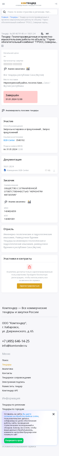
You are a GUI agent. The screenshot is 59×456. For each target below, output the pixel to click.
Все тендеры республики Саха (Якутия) (23, 74)
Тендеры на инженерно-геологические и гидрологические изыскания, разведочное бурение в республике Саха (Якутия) (25, 244)
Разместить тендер (12, 386)
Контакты (7, 373)
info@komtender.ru (14, 345)
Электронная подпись (13, 381)
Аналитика (7, 368)
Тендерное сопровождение (16, 377)
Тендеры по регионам (13, 404)
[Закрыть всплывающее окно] (53, 414)
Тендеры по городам (13, 409)
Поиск (5, 360)
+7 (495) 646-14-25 (15, 341)
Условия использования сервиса (19, 446)
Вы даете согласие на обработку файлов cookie (21, 415)
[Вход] (56, 4)
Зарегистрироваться (29, 286)
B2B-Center (9, 140)
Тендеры (6, 364)
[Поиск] (4, 12)
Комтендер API (10, 390)
